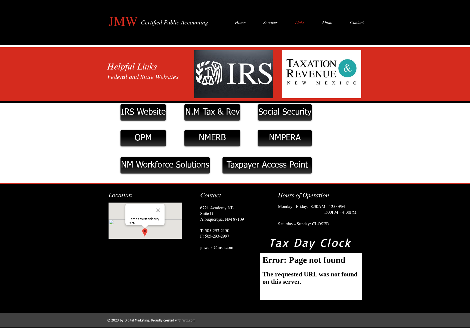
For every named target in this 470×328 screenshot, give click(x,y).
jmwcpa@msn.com (216, 247)
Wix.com (189, 320)
